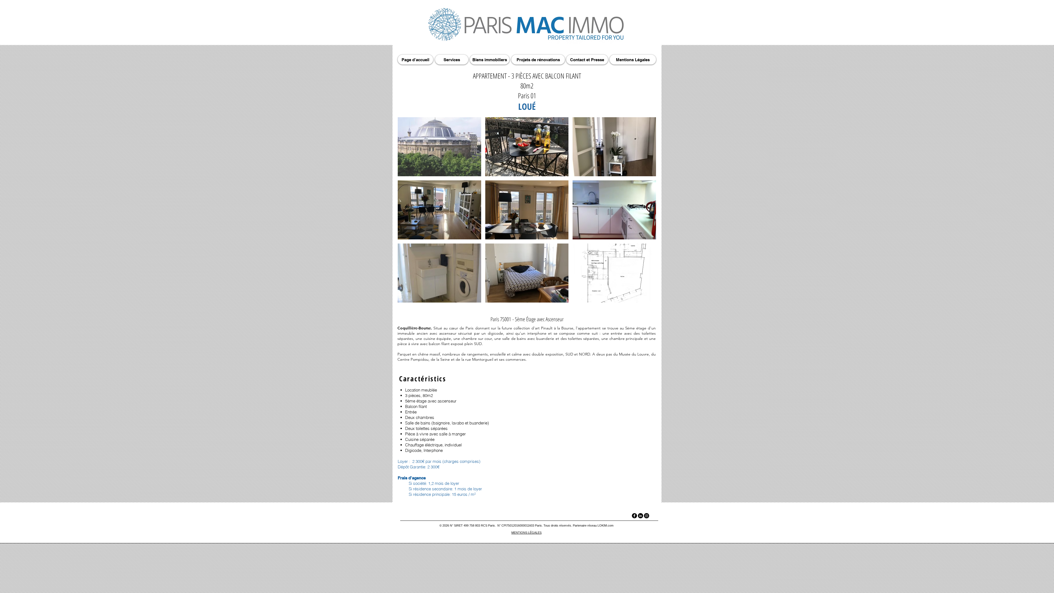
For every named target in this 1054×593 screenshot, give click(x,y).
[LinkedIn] (640, 515)
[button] (439, 146)
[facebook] (634, 515)
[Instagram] (646, 515)
